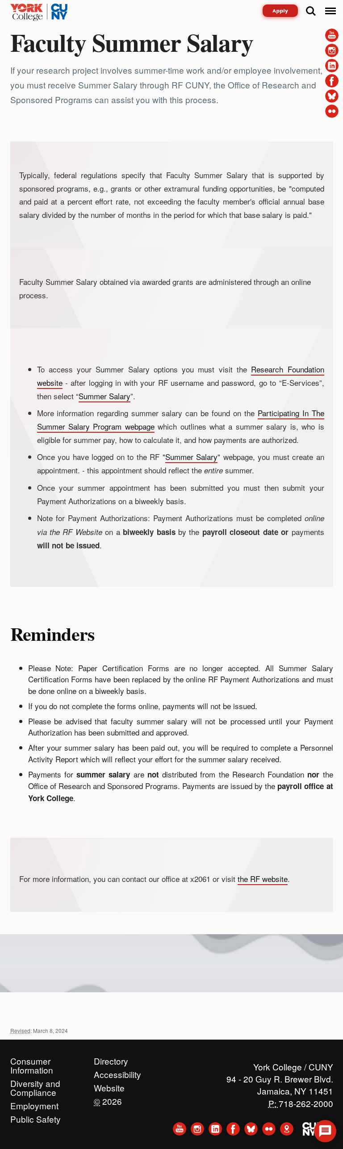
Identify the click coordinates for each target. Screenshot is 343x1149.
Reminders (52, 633)
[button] (325, 1131)
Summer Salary (104, 395)
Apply (280, 10)
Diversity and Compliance (35, 1081)
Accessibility (117, 1072)
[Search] (311, 11)
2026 (108, 1099)
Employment (34, 1103)
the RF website (263, 878)
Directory (111, 1059)
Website (109, 1086)
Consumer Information (31, 1059)
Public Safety (35, 1117)
